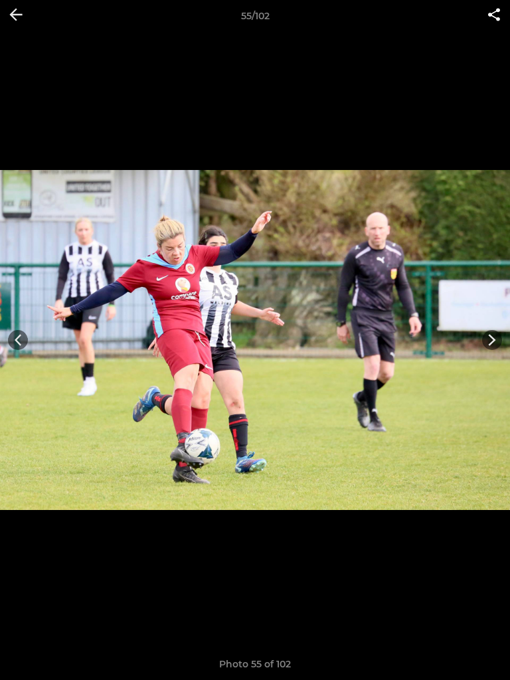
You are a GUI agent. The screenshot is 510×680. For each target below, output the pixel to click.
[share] (494, 16)
